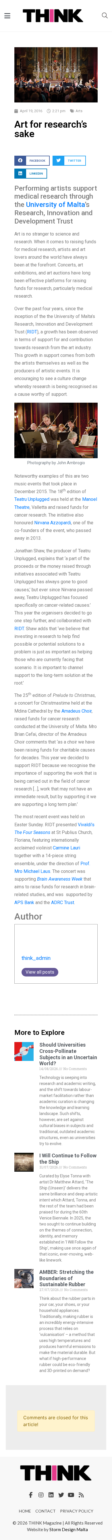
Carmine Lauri (66, 848)
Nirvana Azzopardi (52, 522)
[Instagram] (41, 1495)
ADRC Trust (62, 902)
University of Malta (55, 205)
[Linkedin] (51, 1495)
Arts (79, 111)
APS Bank (24, 902)
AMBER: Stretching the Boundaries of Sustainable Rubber (66, 1278)
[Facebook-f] (31, 1495)
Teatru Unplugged (31, 499)
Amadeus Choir (76, 711)
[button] (32, 161)
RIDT (32, 332)
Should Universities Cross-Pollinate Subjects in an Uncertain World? (68, 1054)
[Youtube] (71, 1495)
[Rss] (81, 1495)
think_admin (36, 958)
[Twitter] (61, 1495)
